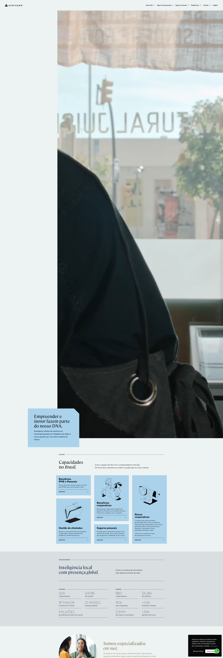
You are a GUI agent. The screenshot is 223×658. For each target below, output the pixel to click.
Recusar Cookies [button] (198, 651)
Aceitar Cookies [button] (211, 651)
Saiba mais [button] (213, 646)
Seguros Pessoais (181, 5)
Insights (215, 5)
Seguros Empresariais (164, 5)
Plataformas (195, 5)
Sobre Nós (149, 5)
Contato (205, 5)
